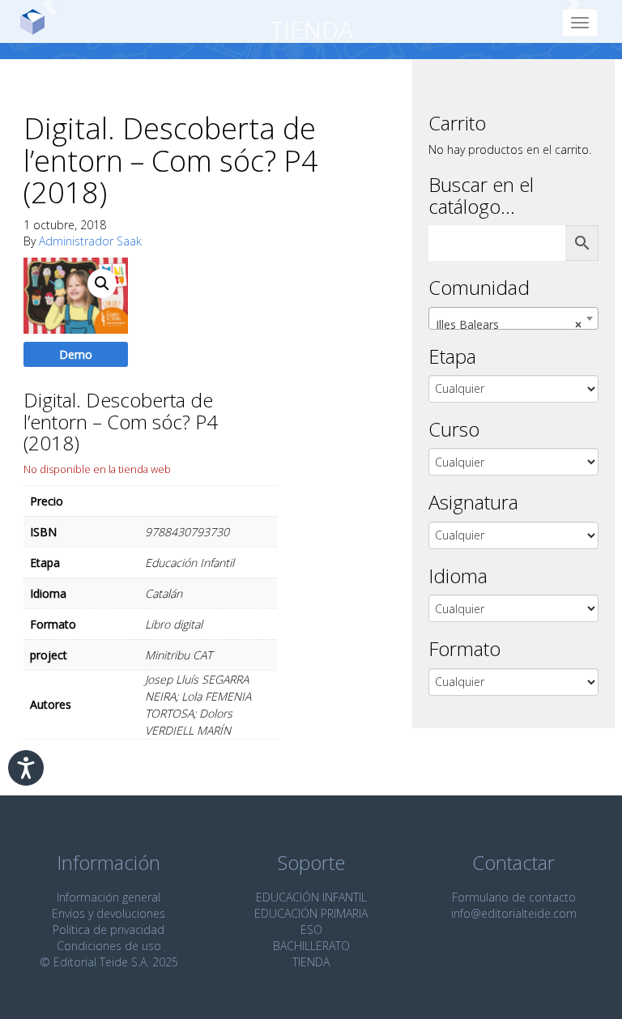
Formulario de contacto (514, 897)
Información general (108, 897)
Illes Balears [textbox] (509, 324)
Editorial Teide (38, 21)
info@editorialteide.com (514, 913)
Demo (75, 354)
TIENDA (311, 962)
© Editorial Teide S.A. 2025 (109, 962)
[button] (102, 283)
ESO (311, 929)
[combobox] (513, 318)
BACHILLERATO (311, 945)
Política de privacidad (108, 929)
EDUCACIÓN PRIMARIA (311, 913)
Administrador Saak (90, 241)
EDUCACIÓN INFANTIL (311, 897)
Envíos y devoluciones (108, 913)
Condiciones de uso (109, 945)
